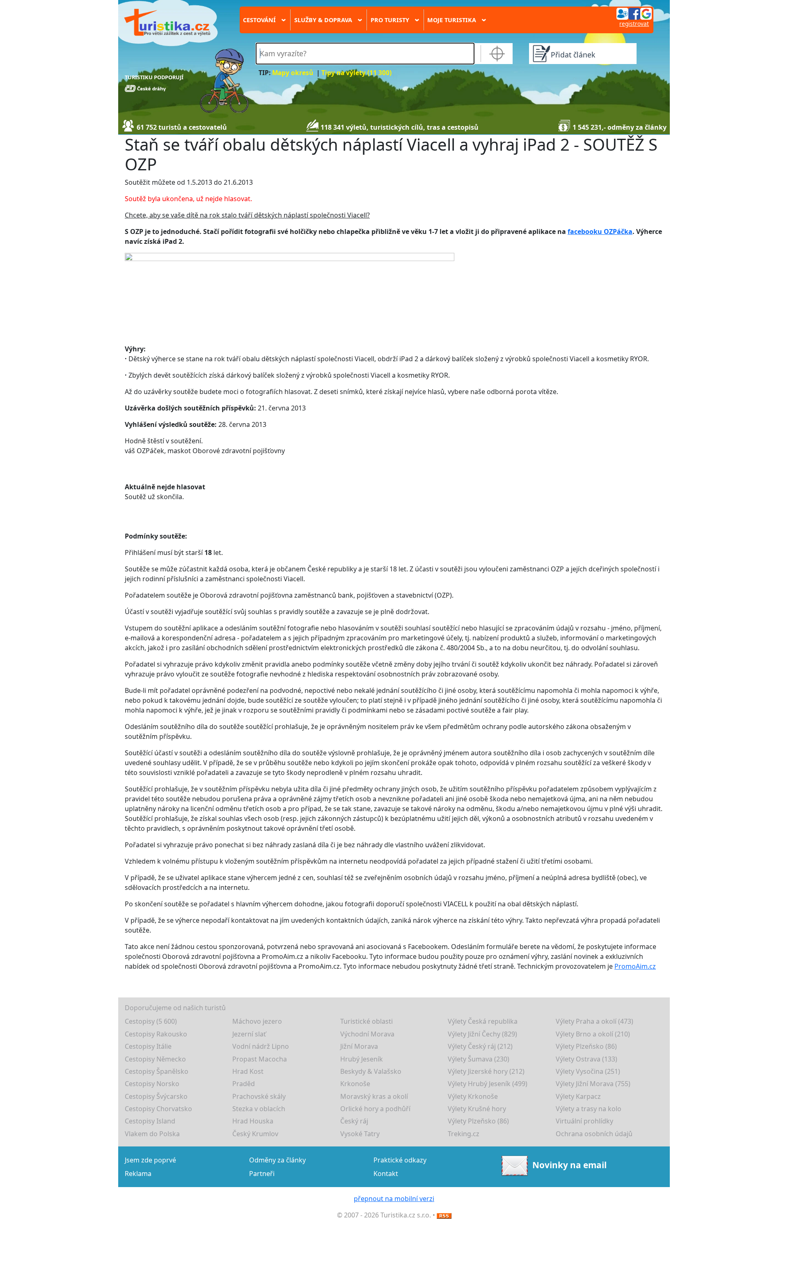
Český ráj (354, 1121)
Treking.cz (463, 1133)
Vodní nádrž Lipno (260, 1046)
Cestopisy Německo (155, 1059)
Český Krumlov (255, 1133)
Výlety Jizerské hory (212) (486, 1071)
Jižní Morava (359, 1046)
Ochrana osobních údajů (594, 1133)
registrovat (634, 24)
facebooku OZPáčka (600, 231)
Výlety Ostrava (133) (586, 1059)
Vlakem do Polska (152, 1133)
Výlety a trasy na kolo (588, 1108)
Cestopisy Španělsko (156, 1071)
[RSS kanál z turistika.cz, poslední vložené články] (444, 1215)
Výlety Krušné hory (477, 1108)
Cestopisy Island (150, 1121)
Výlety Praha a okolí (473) (594, 1021)
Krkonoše (355, 1083)
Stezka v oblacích (258, 1108)
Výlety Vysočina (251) (588, 1071)
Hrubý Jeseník (361, 1059)
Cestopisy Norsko (152, 1083)
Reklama (138, 1173)
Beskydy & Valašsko (370, 1071)
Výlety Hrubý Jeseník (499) (487, 1083)
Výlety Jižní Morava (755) (593, 1083)
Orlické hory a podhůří (375, 1108)
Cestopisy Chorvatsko (158, 1108)
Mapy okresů (292, 73)
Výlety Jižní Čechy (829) (482, 1033)
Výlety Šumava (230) (478, 1059)
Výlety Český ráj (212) (480, 1046)
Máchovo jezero (257, 1021)
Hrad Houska (252, 1121)
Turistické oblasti (366, 1021)
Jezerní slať (249, 1033)
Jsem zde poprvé (150, 1160)
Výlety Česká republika (483, 1021)
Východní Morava (367, 1033)
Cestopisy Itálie (148, 1046)
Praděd (243, 1083)
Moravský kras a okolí (374, 1096)
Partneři (262, 1173)
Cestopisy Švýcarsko (156, 1096)
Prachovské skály (259, 1096)
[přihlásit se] (634, 13)
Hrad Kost (247, 1071)
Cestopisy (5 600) (151, 1021)
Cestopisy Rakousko (156, 1033)
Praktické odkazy (399, 1160)
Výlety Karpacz (578, 1096)
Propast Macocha (259, 1059)
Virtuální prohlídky (584, 1121)
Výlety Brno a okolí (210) (593, 1033)
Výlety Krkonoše (473, 1096)
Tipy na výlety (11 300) (356, 73)
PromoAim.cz (635, 966)
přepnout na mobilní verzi (394, 1198)
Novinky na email (569, 1165)
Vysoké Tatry (360, 1133)
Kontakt (385, 1173)
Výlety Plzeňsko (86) (586, 1046)
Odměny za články (277, 1160)
